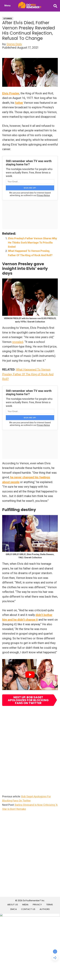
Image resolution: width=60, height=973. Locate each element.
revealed (17, 342)
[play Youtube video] (30, 674)
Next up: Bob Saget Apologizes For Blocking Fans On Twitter (28, 700)
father (19, 102)
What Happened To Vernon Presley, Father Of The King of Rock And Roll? (27, 374)
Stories (7, 18)
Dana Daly (14, 44)
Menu (7, 5)
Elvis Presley (10, 93)
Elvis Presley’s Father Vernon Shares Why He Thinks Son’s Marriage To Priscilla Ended (32, 242)
